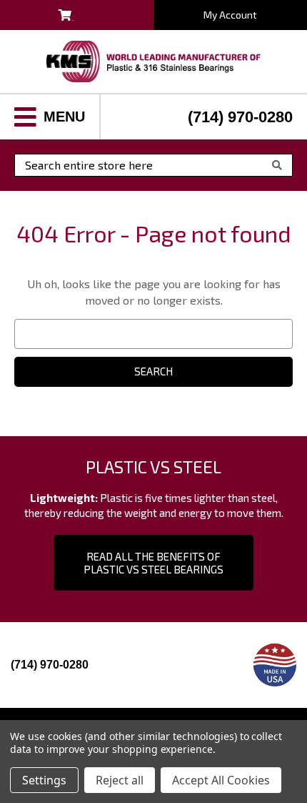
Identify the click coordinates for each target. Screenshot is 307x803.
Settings (44, 780)
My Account (230, 15)
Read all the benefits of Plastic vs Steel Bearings (153, 563)
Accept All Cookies (221, 780)
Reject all (120, 780)
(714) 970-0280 (240, 117)
